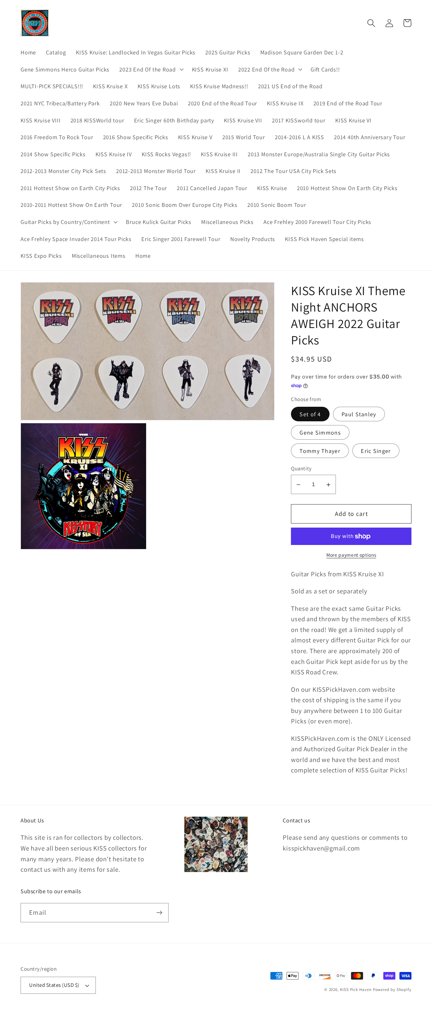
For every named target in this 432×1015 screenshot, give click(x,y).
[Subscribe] (159, 912)
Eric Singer (376, 451)
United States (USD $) (54, 984)
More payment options (351, 555)
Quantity (301, 468)
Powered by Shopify (392, 989)
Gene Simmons (320, 432)
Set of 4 (310, 414)
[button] (150, 69)
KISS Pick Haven (356, 989)
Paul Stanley (359, 414)
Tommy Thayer (319, 451)
